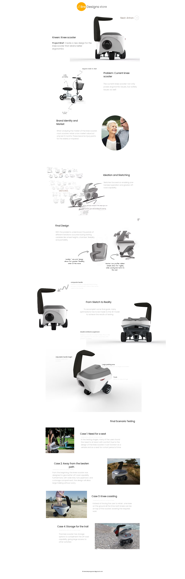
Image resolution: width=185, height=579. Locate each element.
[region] (115, 138)
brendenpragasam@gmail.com (93, 571)
